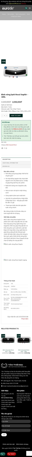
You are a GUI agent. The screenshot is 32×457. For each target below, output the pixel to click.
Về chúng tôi (5, 393)
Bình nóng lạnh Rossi (11, 145)
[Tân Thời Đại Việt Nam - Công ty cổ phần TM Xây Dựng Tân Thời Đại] (11, 8)
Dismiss (23, 3)
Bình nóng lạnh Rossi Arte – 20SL (23, 350)
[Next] (31, 343)
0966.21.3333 (17, 129)
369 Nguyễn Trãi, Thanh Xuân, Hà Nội (14, 381)
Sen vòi (22, 396)
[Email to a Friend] (6, 148)
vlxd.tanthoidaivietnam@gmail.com (17, 386)
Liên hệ (11, 393)
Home (4, 14)
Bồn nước (23, 400)
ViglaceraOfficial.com (14, 3)
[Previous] (1, 343)
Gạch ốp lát (20, 393)
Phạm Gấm (24, 319)
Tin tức (3, 396)
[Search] (26, 8)
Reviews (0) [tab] (6, 166)
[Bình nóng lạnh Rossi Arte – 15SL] (8, 340)
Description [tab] (6, 159)
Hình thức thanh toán (7, 400)
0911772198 (14, 383)
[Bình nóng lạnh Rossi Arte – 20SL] (24, 340)
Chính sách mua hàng (7, 402)
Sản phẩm (11, 14)
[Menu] (30, 8)
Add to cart (16, 115)
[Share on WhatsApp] (2, 148)
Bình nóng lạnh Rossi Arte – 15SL (8, 350)
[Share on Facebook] (4, 148)
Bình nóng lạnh (20, 14)
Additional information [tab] (10, 163)
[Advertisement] (16, 37)
